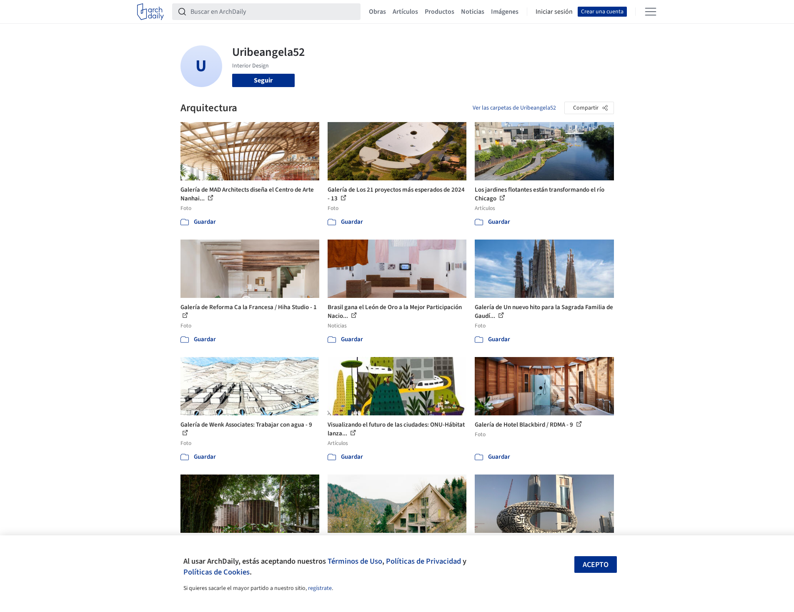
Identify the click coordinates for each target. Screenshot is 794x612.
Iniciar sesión (554, 11)
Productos (439, 11)
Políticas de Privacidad (423, 561)
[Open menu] (650, 11)
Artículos (405, 11)
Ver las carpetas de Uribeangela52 (514, 108)
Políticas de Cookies (216, 572)
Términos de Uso (355, 561)
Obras (377, 11)
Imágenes (504, 11)
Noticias (472, 11)
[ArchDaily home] (150, 11)
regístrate (320, 588)
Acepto (596, 565)
